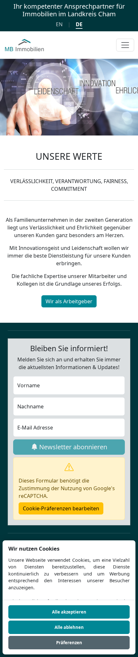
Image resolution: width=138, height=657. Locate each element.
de (79, 24)
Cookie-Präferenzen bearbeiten (61, 508)
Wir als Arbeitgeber (69, 301)
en (59, 24)
